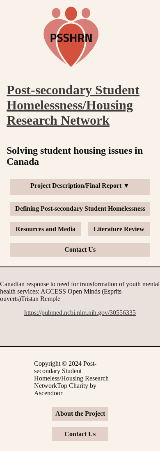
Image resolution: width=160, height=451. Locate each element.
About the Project (80, 413)
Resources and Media (45, 229)
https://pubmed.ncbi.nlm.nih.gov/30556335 (80, 312)
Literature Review (119, 229)
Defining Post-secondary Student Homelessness (80, 208)
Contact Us (80, 249)
